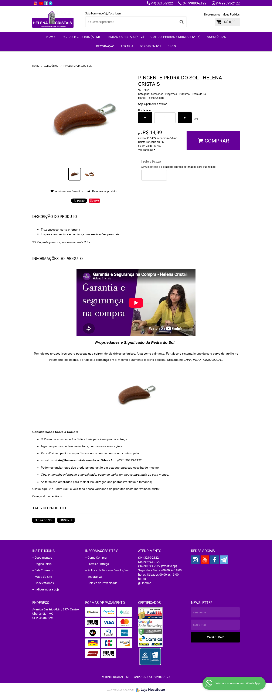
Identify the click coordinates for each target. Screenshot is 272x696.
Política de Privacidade (102, 583)
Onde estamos (44, 583)
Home (50, 37)
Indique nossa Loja (47, 589)
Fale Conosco (43, 570)
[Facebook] (46, 3)
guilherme (144, 583)
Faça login (114, 13)
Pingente (66, 520)
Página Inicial (43, 564)
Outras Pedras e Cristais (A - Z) (175, 37)
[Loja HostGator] (149, 690)
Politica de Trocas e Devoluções (108, 570)
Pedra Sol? (61, 488)
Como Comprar (98, 557)
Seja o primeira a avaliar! (152, 104)
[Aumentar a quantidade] (185, 117)
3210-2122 (162, 3)
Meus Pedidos (231, 14)
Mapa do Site (43, 577)
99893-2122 (194, 3)
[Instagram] (35, 3)
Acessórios (216, 37)
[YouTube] (41, 3)
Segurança (95, 577)
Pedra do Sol (43, 520)
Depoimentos (212, 14)
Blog (172, 46)
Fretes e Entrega (98, 564)
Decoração (105, 46)
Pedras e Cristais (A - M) (81, 37)
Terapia (127, 46)
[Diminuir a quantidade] (145, 117)
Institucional (44, 550)
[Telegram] (50, 3)
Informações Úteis (101, 550)
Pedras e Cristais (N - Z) (125, 37)
